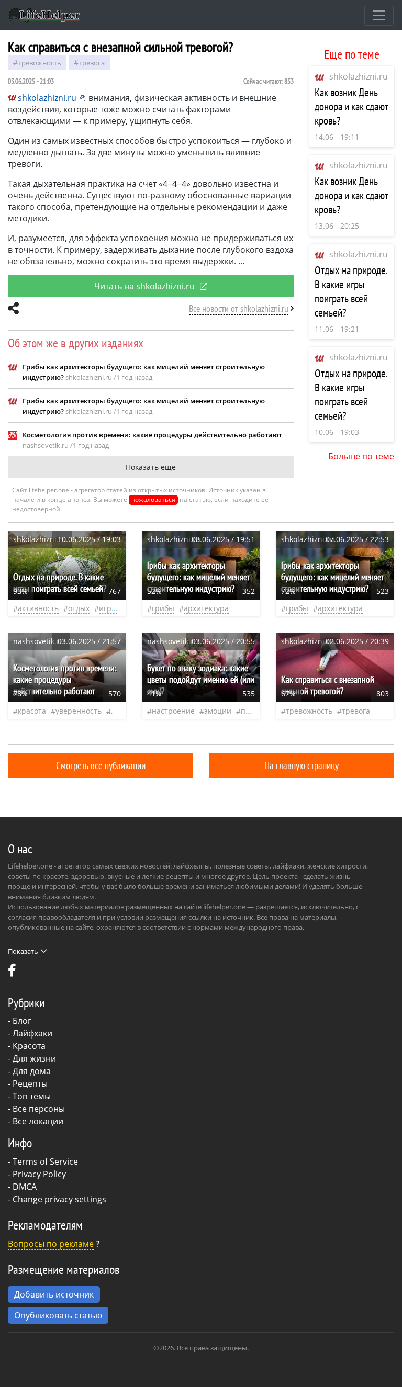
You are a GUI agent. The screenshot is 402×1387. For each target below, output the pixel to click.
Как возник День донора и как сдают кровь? (351, 106)
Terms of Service (45, 1161)
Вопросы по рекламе (51, 1243)
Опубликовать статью (58, 1315)
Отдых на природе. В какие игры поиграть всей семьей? (351, 291)
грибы (163, 608)
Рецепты (30, 1083)
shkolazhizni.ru (358, 76)
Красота (29, 1046)
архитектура (206, 608)
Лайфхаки (32, 1033)
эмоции (217, 711)
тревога (92, 62)
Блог (22, 1021)
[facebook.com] (12, 972)
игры (108, 608)
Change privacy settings (59, 1199)
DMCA (25, 1186)
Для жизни (34, 1058)
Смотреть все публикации (101, 765)
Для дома (32, 1071)
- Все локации (35, 1121)
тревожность (39, 62)
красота (32, 711)
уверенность (78, 711)
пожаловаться (153, 499)
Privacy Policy (39, 1174)
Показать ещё (151, 467)
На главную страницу (301, 765)
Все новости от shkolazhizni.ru (238, 308)
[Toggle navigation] (379, 15)
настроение (173, 711)
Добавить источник (54, 1294)
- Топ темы (29, 1096)
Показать (23, 951)
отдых (79, 608)
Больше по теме (361, 456)
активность (38, 608)
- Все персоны (36, 1108)
